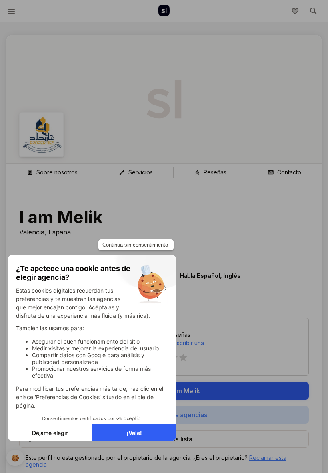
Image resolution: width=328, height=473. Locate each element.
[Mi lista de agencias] (295, 11)
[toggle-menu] (11, 11)
